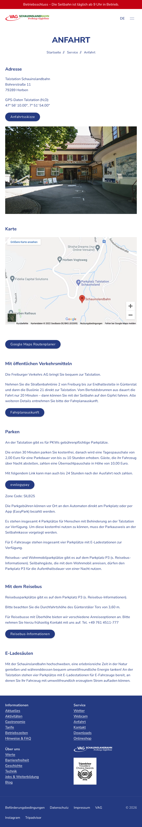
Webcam (81, 716)
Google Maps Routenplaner (32, 344)
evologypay (19, 484)
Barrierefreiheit (17, 760)
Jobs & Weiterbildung (22, 776)
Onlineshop (82, 738)
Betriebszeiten (16, 732)
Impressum (82, 807)
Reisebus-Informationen (30, 634)
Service (72, 52)
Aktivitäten (13, 716)
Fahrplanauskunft (24, 412)
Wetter (79, 710)
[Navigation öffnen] (132, 18)
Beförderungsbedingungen (25, 807)
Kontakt (80, 727)
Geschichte (13, 765)
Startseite (54, 52)
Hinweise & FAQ (18, 738)
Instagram (12, 817)
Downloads (83, 732)
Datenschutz (59, 807)
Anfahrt (80, 721)
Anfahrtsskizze (22, 116)
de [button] (122, 18)
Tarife (9, 727)
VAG (98, 807)
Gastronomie (15, 721)
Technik (11, 771)
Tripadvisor (33, 817)
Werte (10, 754)
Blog (9, 782)
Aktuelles (12, 710)
